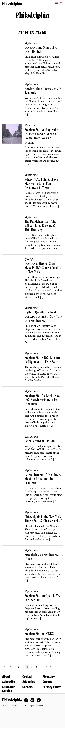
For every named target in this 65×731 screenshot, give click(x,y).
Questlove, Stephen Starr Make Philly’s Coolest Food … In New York (43, 268)
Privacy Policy (52, 687)
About (6, 676)
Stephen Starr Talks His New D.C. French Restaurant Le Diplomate (42, 400)
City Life (29, 259)
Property (30, 125)
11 (42, 667)
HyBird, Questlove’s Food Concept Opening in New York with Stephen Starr (43, 317)
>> (51, 667)
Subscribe (8, 682)
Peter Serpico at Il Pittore (40, 441)
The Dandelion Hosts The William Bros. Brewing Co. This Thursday (41, 226)
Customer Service (8, 689)
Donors (47, 682)
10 (36, 667)
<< (5, 667)
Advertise (28, 682)
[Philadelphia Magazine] (12, 700)
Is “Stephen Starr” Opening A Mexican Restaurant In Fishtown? (43, 479)
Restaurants (31, 43)
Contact (27, 676)
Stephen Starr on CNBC (39, 634)
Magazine (49, 676)
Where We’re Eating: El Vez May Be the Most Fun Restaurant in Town (41, 184)
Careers (27, 687)
